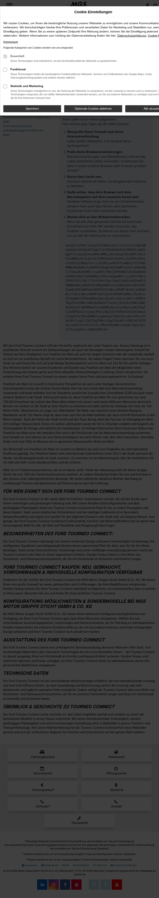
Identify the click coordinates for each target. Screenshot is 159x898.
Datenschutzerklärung (131, 35)
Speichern (32, 108)
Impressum (10, 41)
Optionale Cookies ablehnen (93, 108)
